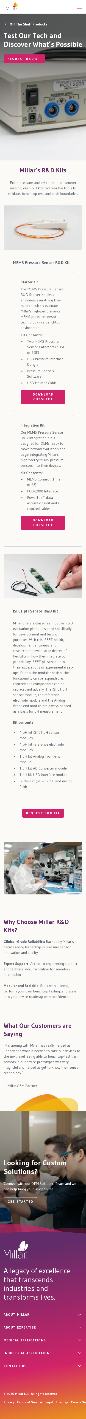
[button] (79, 7)
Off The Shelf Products (28, 24)
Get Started (20, 1202)
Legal (49, 1402)
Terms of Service (29, 1402)
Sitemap (61, 1402)
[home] (12, 7)
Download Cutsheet (43, 396)
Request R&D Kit (43, 813)
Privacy (9, 1402)
